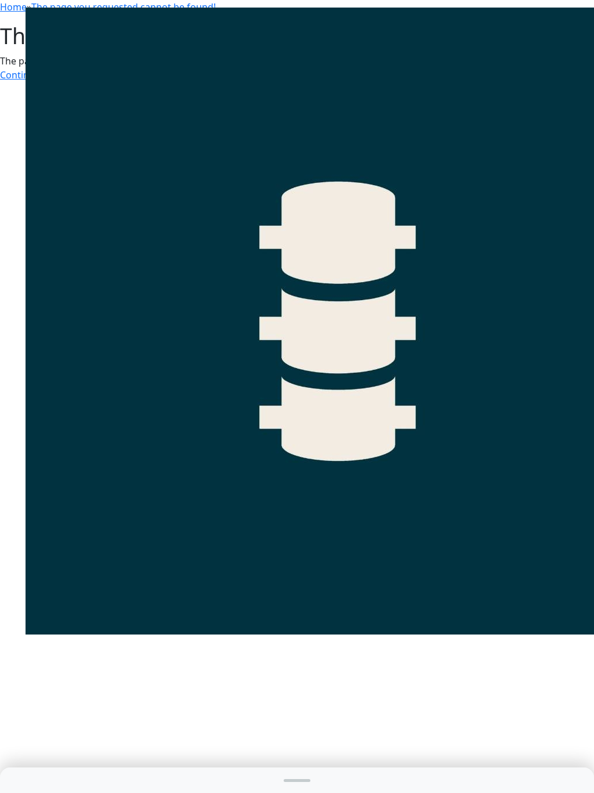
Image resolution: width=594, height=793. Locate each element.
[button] (297, 780)
